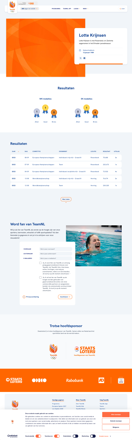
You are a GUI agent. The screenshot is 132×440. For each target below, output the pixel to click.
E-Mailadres (27, 258)
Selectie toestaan (116, 421)
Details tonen (103, 436)
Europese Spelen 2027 (59, 406)
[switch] (57, 436)
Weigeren (116, 427)
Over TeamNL (80, 404)
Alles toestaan (116, 414)
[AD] (101, 380)
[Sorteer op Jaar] (18, 151)
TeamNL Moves (80, 409)
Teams (102, 406)
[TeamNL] (53, 350)
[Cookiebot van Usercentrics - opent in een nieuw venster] (12, 436)
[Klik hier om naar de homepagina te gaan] (12, 7)
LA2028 (76, 9)
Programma (56, 9)
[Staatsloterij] (14, 380)
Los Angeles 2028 (57, 409)
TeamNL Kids (80, 406)
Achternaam (28, 254)
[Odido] (39, 380)
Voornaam (27, 249)
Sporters (102, 409)
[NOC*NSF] (121, 380)
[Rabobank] (74, 380)
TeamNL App (67, 9)
